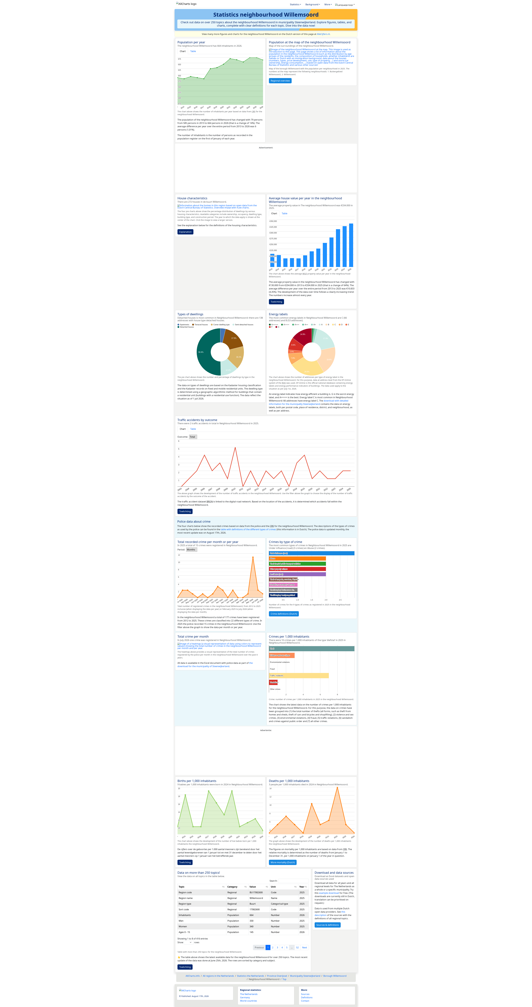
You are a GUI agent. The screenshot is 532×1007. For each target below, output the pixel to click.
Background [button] (311, 4)
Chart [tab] (183, 51)
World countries (248, 1000)
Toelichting (276, 301)
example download (329, 892)
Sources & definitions (327, 924)
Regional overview (280, 80)
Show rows (188, 942)
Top (284, 979)
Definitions (307, 997)
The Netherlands (249, 994)
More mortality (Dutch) (283, 862)
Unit (273, 886)
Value (253, 886)
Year (301, 886)
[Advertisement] (266, 170)
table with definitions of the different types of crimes (248, 529)
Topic (181, 886)
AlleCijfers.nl (323, 34)
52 (297, 947)
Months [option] (191, 549)
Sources (305, 994)
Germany (245, 997)
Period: (181, 549)
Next (304, 947)
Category (232, 886)
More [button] (327, 4)
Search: (273, 880)
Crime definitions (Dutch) (284, 613)
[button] (345, 4)
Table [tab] (193, 51)
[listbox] (193, 437)
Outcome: (182, 436)
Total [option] (192, 436)
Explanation (185, 231)
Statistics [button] (294, 4)
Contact (305, 1000)
